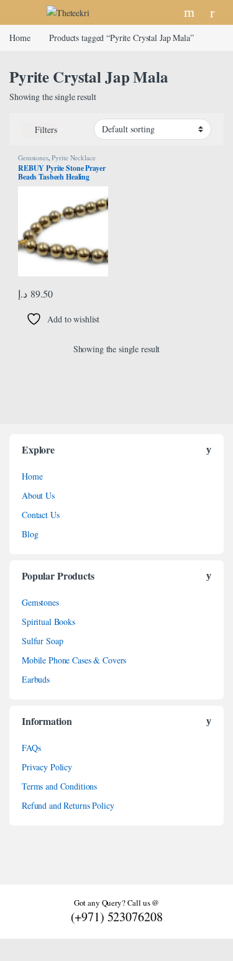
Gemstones (33, 157)
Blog (30, 534)
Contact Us (41, 515)
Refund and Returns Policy (68, 805)
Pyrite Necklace (73, 157)
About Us (38, 495)
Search (191, 12)
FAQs (31, 748)
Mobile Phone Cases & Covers (74, 660)
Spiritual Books (48, 621)
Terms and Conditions (59, 786)
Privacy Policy (47, 767)
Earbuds (36, 679)
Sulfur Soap (42, 641)
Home (19, 37)
